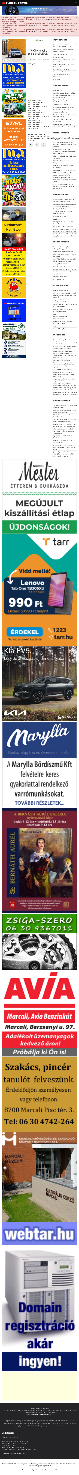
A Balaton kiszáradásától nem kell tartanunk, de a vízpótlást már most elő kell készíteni (64, 186)
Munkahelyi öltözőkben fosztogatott (64, 269)
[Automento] (14, 227)
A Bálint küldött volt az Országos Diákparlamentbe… (63, 213)
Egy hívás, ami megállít (60, 277)
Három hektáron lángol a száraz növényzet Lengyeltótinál (63, 248)
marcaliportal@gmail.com (41, 1414)
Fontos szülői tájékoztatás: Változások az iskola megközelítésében (65, 108)
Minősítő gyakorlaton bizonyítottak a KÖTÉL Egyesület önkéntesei (64, 260)
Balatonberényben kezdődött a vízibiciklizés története (63, 139)
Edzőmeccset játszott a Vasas (62, 72)
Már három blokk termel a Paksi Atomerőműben (63, 441)
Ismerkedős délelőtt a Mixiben (62, 124)
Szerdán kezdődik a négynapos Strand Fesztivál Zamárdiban (65, 305)
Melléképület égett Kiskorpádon (63, 252)
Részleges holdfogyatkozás (61, 360)
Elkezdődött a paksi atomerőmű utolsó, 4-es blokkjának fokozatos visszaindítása (63, 431)
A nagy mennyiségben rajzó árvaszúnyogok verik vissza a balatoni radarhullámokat (64, 151)
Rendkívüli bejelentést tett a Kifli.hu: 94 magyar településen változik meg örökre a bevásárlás (64, 95)
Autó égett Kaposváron (60, 264)
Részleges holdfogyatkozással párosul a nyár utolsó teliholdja (64, 411)
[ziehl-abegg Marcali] (39, 11)
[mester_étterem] (39, 496)
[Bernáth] (39, 860)
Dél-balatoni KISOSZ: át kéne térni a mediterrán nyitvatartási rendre (64, 171)
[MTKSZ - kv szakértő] (14, 103)
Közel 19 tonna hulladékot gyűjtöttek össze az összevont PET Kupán (64, 389)
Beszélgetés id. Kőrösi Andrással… (63, 226)
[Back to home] (15, 3)
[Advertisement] (39, 1386)
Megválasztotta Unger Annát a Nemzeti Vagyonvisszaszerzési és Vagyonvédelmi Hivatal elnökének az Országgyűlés (64, 354)
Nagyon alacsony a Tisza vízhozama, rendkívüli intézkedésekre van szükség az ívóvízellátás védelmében (65, 342)
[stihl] (14, 133)
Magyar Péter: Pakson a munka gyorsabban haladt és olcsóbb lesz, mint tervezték (64, 374)
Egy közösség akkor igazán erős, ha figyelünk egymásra (64, 101)
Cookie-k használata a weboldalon (13, 1454)
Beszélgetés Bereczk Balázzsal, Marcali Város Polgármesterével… (64, 205)
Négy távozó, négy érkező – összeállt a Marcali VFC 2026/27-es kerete (65, 46)
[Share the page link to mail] (37, 144)
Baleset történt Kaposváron (61, 266)
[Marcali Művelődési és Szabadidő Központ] (39, 1177)
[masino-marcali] (14, 191)
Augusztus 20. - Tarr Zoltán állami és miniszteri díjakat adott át (64, 301)
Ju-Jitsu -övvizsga (58, 57)
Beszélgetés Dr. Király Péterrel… (62, 209)
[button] (76, 3)
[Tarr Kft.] (39, 590)
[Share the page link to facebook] (31, 144)
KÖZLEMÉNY (57, 79)
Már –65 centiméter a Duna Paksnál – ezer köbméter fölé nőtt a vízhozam (64, 425)
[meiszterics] (14, 75)
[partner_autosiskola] (14, 287)
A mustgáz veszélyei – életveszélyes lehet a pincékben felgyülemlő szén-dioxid (64, 447)
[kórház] (14, 340)
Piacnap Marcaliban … (60, 112)
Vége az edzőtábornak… (60, 54)
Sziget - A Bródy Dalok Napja (62, 329)
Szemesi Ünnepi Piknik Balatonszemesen (60, 318)
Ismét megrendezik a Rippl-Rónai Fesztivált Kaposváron (63, 322)
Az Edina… (56, 219)
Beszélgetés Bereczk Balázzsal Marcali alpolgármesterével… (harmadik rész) (64, 235)
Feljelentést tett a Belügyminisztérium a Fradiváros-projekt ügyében (64, 347)
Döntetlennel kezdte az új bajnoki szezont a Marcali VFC (63, 51)
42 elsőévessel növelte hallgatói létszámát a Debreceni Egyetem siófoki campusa (65, 144)
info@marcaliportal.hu (28, 1450)
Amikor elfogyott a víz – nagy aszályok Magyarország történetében (65, 421)
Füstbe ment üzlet (58, 279)
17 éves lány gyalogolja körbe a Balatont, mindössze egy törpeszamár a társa (64, 180)
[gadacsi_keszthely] (14, 51)
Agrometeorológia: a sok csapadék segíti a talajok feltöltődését (63, 200)
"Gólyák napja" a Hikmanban (62, 104)
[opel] (14, 262)
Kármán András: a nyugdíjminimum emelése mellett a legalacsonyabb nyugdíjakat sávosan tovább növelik (64, 365)
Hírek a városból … (59, 90)
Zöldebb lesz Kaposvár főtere (62, 175)
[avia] (39, 1013)
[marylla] (39, 764)
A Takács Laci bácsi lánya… (61, 216)
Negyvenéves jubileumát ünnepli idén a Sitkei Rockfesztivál (64, 310)
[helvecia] (39, 1094)
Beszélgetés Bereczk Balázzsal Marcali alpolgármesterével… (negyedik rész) (64, 230)
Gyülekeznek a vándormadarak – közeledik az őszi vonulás (63, 437)
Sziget (55, 314)
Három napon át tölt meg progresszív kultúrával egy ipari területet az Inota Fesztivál (64, 295)
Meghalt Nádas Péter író (60, 290)
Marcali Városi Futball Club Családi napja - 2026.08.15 (63, 66)
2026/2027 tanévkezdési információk (64, 127)
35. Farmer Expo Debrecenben (62, 369)
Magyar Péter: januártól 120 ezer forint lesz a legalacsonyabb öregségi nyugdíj (65, 393)
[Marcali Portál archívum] (14, 310)
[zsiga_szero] (39, 942)
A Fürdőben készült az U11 (61, 69)
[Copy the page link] (43, 144)
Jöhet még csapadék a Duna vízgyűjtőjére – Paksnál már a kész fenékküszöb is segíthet (63, 454)
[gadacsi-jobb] (39, 684)
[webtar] (39, 1297)
